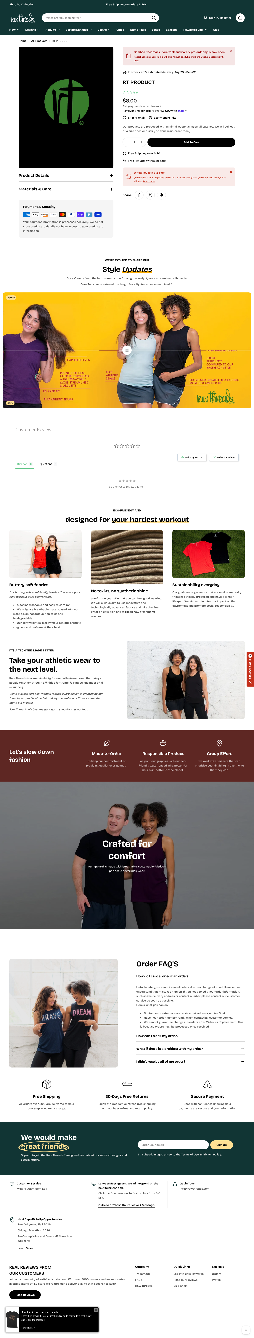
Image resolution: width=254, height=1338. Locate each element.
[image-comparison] (127, 350)
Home (23, 41)
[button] (250, 669)
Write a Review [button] (226, 457)
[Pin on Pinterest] (161, 195)
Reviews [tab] (22, 464)
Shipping (128, 106)
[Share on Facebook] (139, 195)
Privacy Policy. (212, 1154)
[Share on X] (150, 195)
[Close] (230, 51)
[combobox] (100, 17)
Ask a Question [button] (193, 457)
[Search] (154, 18)
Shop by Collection (21, 4)
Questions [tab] (46, 464)
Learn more (149, 181)
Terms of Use (190, 1154)
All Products (39, 41)
